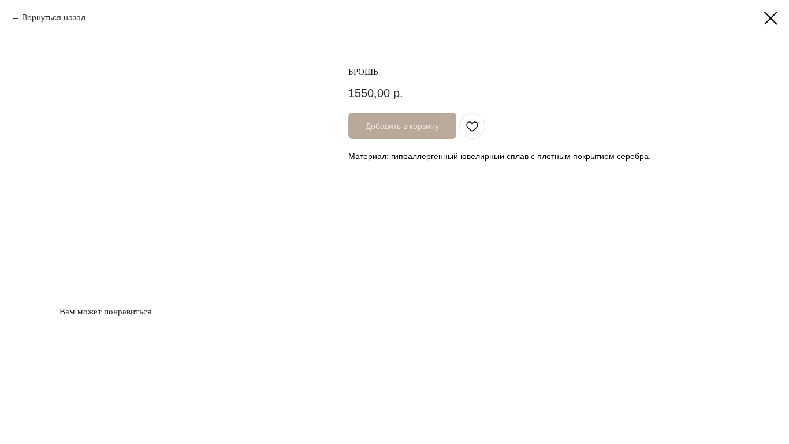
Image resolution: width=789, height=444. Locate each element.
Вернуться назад (53, 17)
